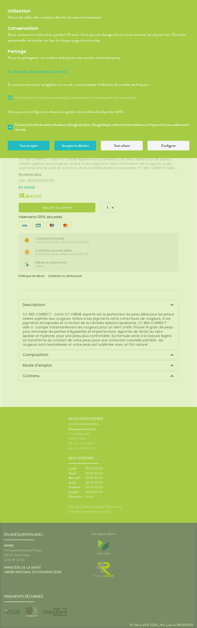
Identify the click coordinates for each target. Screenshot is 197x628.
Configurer (168, 145)
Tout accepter (29, 145)
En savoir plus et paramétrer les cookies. (37, 71)
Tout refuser (122, 145)
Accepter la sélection (75, 145)
